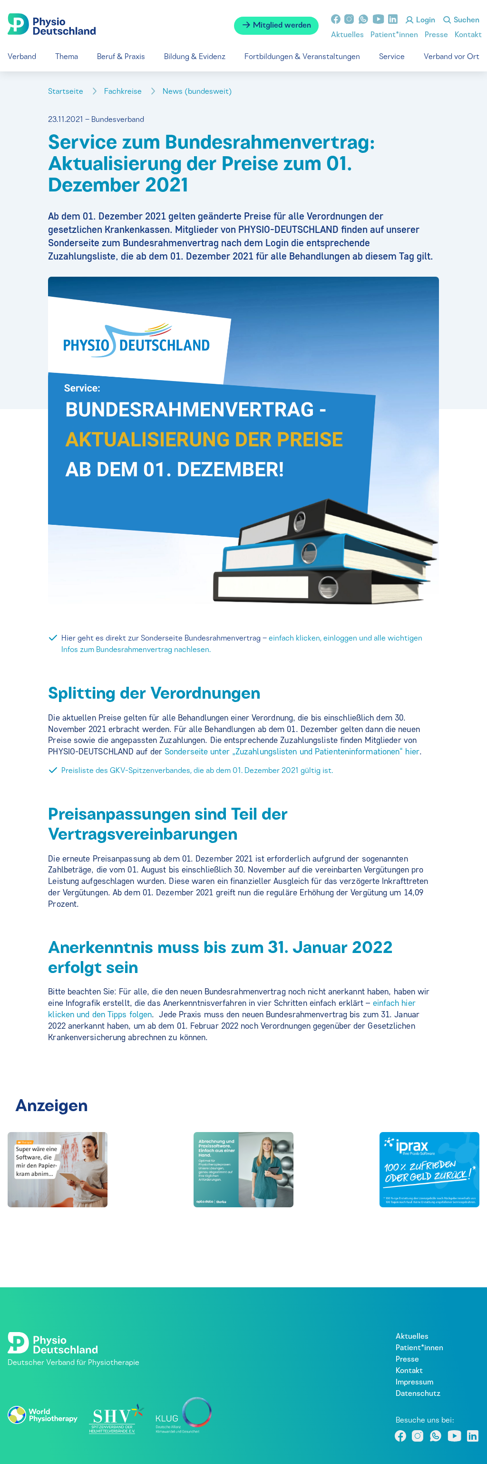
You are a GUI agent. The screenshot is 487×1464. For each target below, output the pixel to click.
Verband (22, 57)
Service (392, 57)
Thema (66, 57)
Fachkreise (124, 92)
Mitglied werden (281, 25)
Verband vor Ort (451, 57)
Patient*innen (394, 35)
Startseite (66, 92)
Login (424, 20)
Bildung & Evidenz (194, 57)
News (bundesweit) (198, 92)
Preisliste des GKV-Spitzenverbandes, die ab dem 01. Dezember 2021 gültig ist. (197, 771)
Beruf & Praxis (121, 57)
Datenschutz (418, 1394)
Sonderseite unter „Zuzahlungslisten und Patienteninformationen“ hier (292, 751)
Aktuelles (347, 35)
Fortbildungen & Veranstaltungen (302, 57)
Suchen (465, 20)
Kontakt (468, 35)
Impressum (414, 1382)
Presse (436, 35)
